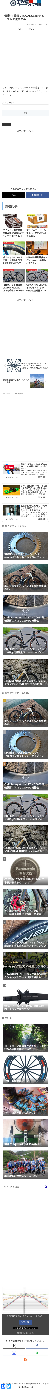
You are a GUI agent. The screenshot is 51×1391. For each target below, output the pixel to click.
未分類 (7, 124)
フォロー (27, 1322)
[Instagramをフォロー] (14, 1352)
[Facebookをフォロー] (37, 1346)
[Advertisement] (25, 56)
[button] (46, 1187)
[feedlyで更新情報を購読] (37, 1352)
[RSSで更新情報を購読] (25, 1359)
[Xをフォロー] (14, 1346)
